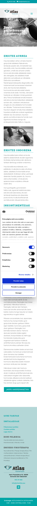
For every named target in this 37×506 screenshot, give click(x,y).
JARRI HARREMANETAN (17, 389)
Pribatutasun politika (11, 427)
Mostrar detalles (25, 275)
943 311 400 (18, 480)
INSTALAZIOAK (11, 421)
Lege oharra (8, 432)
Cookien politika (9, 429)
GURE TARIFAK (11, 416)
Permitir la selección (18, 287)
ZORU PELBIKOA (12, 437)
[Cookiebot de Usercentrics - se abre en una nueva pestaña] (26, 211)
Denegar (19, 293)
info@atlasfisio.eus (18, 483)
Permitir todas (18, 281)
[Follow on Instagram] (18, 487)
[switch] (32, 253)
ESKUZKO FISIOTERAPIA (16, 448)
